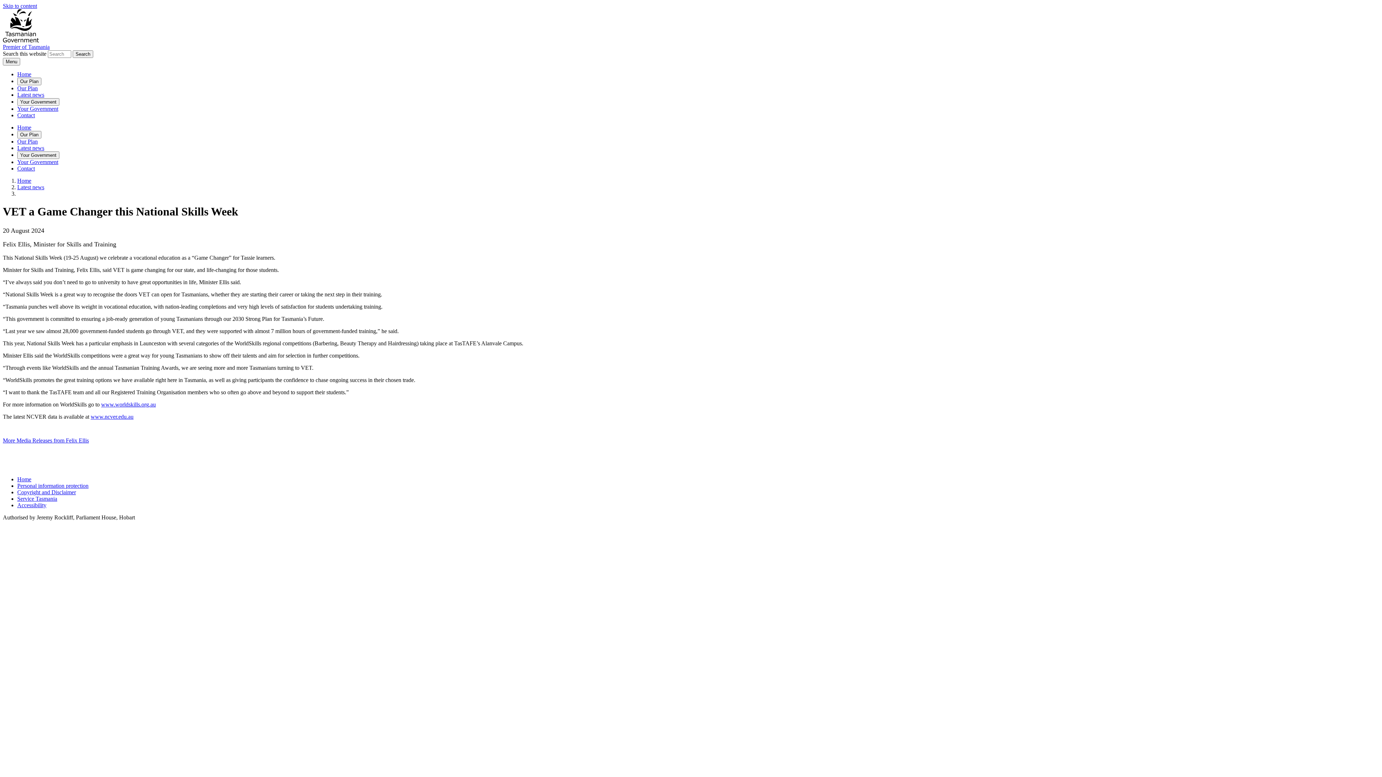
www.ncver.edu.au (112, 417)
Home (24, 74)
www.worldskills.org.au (128, 404)
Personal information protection (53, 486)
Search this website (24, 54)
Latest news (30, 95)
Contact (26, 115)
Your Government (38, 102)
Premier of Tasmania (26, 47)
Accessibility (31, 505)
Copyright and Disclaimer (46, 492)
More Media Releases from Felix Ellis (46, 440)
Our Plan (29, 81)
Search (83, 54)
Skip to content (20, 6)
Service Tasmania (37, 499)
